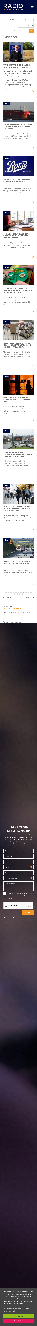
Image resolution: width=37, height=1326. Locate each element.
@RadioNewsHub (12, 609)
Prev (9, 597)
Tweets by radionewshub (12, 622)
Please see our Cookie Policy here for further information (16, 1310)
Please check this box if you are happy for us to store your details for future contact (19, 895)
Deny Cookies (18, 1321)
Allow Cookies (18, 1316)
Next (28, 597)
